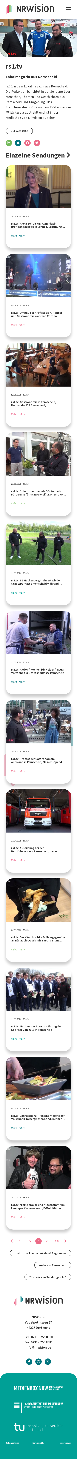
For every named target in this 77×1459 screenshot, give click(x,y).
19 (57, 1241)
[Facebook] (29, 1362)
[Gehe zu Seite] (12, 1241)
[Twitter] (47, 1362)
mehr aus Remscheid (52, 1265)
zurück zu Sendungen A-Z (49, 1277)
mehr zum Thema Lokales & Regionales (40, 1253)
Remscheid (14, 102)
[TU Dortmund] (38, 1426)
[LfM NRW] (38, 1407)
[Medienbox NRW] (38, 1388)
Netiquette (38, 1442)
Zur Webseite (19, 131)
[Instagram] (38, 1362)
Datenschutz (12, 1442)
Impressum (65, 1442)
